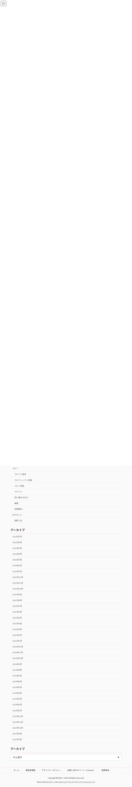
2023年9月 (17, 733)
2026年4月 (17, 554)
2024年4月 (17, 693)
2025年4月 (17, 623)
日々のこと (17, 515)
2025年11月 (17, 583)
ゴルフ (15, 468)
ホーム (16, 770)
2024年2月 (17, 705)
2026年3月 (17, 560)
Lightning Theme (65, 782)
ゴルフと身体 (20, 474)
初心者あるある (21, 497)
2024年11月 (17, 652)
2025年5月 (17, 618)
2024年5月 (17, 687)
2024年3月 (17, 699)
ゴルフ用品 (19, 486)
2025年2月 (17, 635)
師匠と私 (18, 521)
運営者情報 (30, 770)
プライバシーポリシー (51, 770)
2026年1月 (17, 571)
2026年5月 (17, 548)
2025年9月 (17, 594)
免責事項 (105, 770)
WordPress (50, 782)
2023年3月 (17, 739)
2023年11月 (17, 722)
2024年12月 (17, 646)
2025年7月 (17, 606)
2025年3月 (17, 629)
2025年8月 (17, 600)
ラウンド (18, 491)
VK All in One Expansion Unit (84, 782)
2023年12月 (17, 716)
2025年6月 (17, 612)
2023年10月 (17, 728)
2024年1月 (17, 710)
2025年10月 (17, 589)
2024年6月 (17, 681)
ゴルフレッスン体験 (23, 480)
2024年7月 (17, 676)
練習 (16, 503)
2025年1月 (17, 641)
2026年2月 (17, 565)
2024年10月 (17, 658)
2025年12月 (17, 577)
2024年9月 (17, 664)
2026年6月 (17, 542)
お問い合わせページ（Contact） (81, 770)
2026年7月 (17, 536)
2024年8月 (17, 670)
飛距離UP (18, 509)
